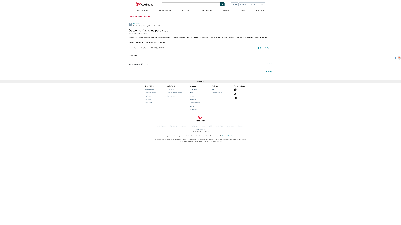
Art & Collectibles (206, 10)
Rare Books (186, 10)
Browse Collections (165, 10)
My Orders (148, 99)
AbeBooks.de (173, 126)
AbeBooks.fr (184, 126)
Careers (192, 96)
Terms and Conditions (228, 136)
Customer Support (217, 92)
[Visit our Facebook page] (243, 89)
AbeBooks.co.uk (161, 126)
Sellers (243, 10)
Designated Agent (195, 102)
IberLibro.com (231, 126)
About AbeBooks (194, 89)
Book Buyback (171, 96)
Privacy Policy (193, 99)
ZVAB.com (241, 126)
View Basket (148, 102)
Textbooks (226, 10)
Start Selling (260, 10)
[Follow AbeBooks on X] (243, 94)
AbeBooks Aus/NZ (207, 126)
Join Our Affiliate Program (174, 92)
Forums (192, 106)
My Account (243, 4)
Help (262, 4)
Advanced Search (142, 10)
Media (191, 92)
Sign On (234, 4)
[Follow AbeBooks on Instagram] (243, 98)
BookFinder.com (200, 130)
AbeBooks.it (194, 126)
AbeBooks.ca (219, 126)
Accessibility (193, 109)
